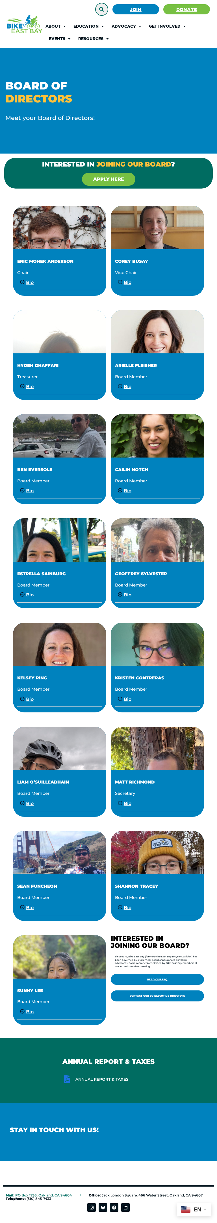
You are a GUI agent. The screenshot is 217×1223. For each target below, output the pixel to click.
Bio (30, 282)
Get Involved (165, 26)
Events (57, 38)
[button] (101, 9)
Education (86, 26)
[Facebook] (114, 1207)
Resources (90, 38)
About (52, 26)
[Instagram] (91, 1207)
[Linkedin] (125, 1207)
